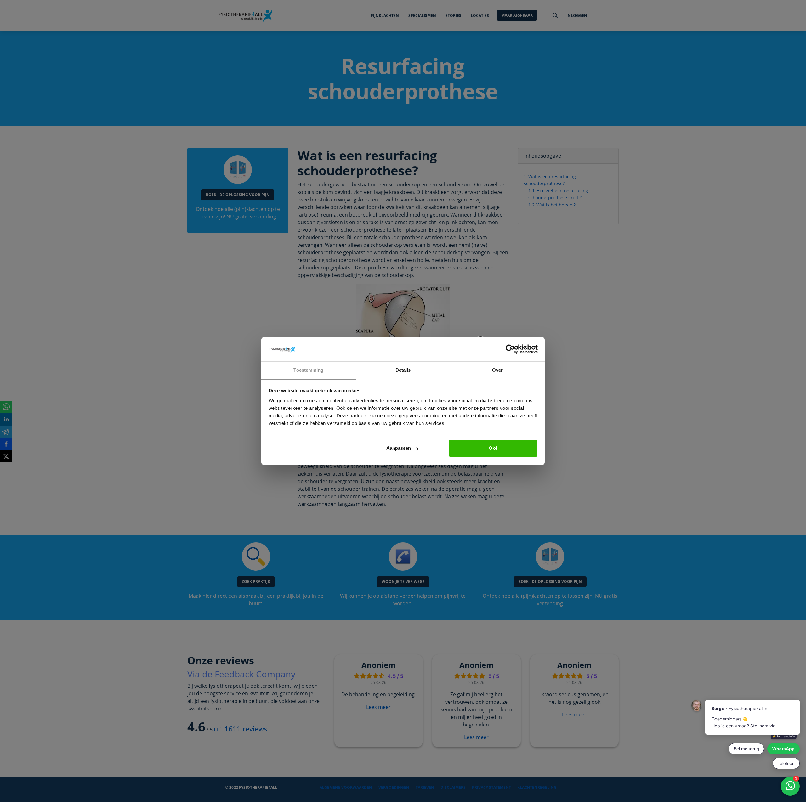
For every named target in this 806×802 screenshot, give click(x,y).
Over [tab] (497, 370)
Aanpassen (398, 448)
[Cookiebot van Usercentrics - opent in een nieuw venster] (510, 349)
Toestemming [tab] (308, 370)
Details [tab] (403, 370)
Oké (493, 448)
